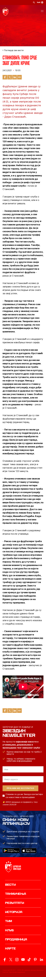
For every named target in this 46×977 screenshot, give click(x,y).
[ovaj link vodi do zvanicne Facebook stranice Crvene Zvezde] (5, 960)
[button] (42, 11)
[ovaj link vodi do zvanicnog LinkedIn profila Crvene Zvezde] (41, 960)
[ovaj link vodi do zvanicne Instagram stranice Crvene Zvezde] (17, 960)
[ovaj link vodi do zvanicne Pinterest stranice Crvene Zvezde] (35, 960)
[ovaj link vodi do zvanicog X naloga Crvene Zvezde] (11, 960)
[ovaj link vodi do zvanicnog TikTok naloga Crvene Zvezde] (29, 960)
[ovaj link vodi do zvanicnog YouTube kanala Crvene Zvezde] (23, 960)
